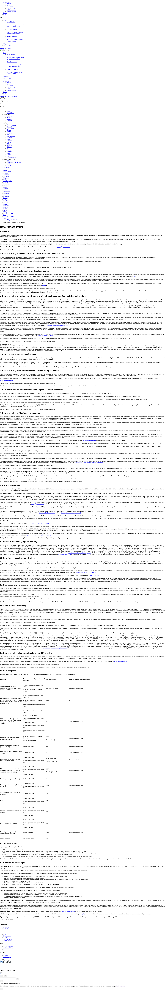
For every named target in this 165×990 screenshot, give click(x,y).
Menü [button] (9, 48)
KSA (8, 161)
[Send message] (17, 979)
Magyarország (11, 136)
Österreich (9, 140)
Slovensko (10, 150)
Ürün (4, 20)
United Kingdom (11, 157)
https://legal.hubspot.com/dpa (47, 513)
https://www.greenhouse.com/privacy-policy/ (55, 648)
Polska (8, 144)
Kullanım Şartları (8, 946)
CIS (8, 122)
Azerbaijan (10, 117)
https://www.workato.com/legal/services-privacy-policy (90, 462)
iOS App (5, 955)
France (9, 131)
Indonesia (9, 119)
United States (10, 113)
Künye (5, 949)
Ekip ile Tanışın (11, 8)
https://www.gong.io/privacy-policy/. (86, 572)
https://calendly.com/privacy (45, 335)
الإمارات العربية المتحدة (13, 165)
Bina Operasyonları (15, 31)
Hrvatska (9, 133)
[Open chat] (1, 981)
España (9, 130)
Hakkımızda (6, 2)
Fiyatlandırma (7, 45)
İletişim (9, 3)
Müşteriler (6, 44)
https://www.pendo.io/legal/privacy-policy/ (79, 553)
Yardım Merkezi (7, 940)
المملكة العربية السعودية (14, 162)
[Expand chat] (1, 976)
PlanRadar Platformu (15, 39)
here (134, 276)
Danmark (9, 127)
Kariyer (9, 5)
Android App (7, 957)
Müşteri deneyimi (11, 10)
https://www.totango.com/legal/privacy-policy (38, 535)
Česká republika (11, 125)
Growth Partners (11, 11)
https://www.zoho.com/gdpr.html (40, 523)
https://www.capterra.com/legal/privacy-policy (57, 325)
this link (44, 285)
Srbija (8, 148)
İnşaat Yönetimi (16, 24)
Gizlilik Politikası (8, 948)
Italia (8, 134)
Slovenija (9, 151)
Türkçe (9, 156)
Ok (1, 989)
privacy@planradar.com (63, 247)
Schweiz (9, 147)
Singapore (9, 120)
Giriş (4, 14)
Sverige (9, 154)
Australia (9, 116)
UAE (8, 164)
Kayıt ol (2, 48)
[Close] (19, 983)
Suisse (8, 153)
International (6, 167)
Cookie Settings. (120, 986)
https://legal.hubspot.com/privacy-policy (71, 513)
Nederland (10, 137)
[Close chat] (5, 976)
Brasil (8, 111)
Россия (9, 142)
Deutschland (10, 128)
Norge (8, 139)
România (9, 145)
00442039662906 (12, 96)
